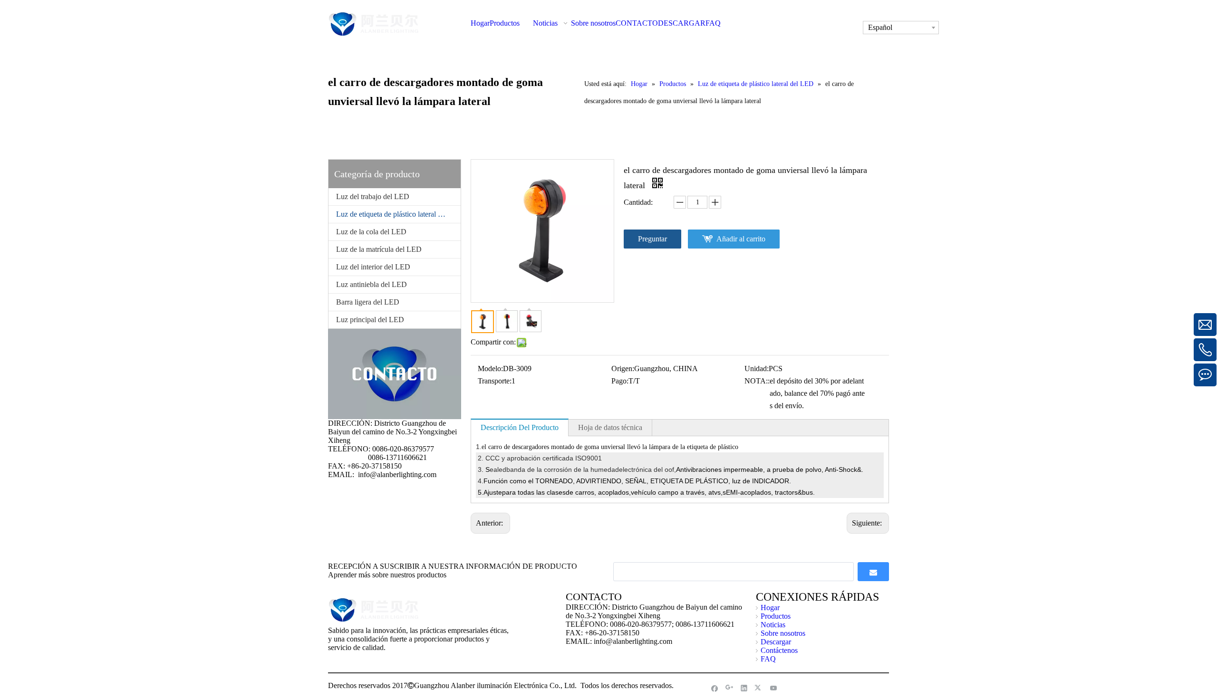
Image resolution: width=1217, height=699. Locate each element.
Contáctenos (779, 650)
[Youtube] (774, 688)
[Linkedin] (744, 688)
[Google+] (729, 688)
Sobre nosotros (783, 633)
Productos (776, 616)
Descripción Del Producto (520, 427)
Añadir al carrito (740, 239)
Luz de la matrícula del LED (379, 249)
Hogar (770, 607)
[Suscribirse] (873, 571)
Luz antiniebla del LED (371, 284)
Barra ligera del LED (367, 302)
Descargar (776, 642)
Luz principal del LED (370, 320)
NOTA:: (757, 381)
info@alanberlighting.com (397, 474)
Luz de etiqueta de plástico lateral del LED (398, 214)
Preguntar (652, 239)
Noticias (773, 625)
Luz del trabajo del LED (372, 196)
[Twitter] (759, 688)
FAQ (768, 659)
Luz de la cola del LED (371, 232)
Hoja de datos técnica (610, 427)
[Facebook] (715, 688)
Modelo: (490, 368)
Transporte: (495, 381)
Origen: (622, 368)
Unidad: (756, 368)
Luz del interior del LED (373, 267)
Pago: (619, 381)
